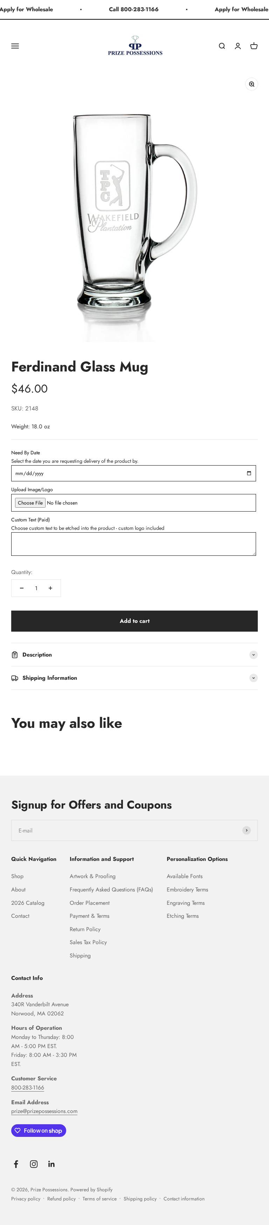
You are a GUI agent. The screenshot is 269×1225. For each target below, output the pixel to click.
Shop (17, 876)
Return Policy (85, 929)
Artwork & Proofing (93, 876)
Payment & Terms (89, 916)
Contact (20, 916)
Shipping (80, 955)
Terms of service (100, 1198)
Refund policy (61, 1198)
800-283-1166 (27, 1088)
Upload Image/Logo (32, 489)
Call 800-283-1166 (131, 9)
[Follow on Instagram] (34, 1164)
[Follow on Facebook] (16, 1164)
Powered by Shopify (91, 1189)
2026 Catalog (27, 903)
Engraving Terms (186, 903)
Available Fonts (184, 876)
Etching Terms (183, 916)
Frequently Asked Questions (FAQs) (111, 889)
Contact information (184, 1198)
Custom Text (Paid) (30, 519)
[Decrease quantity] (22, 588)
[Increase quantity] (50, 588)
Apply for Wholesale (238, 9)
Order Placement (90, 903)
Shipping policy (140, 1198)
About (18, 889)
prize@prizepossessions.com (44, 1111)
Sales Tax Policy (88, 942)
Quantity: (22, 572)
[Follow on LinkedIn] (51, 1164)
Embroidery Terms (187, 889)
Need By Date (25, 452)
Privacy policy (25, 1198)
